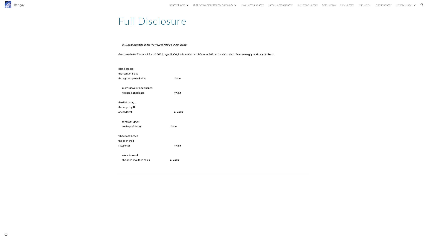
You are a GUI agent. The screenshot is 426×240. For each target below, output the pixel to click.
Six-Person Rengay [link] (307, 4)
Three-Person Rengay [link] (280, 4)
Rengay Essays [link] (404, 4)
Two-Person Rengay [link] (252, 4)
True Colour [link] (364, 4)
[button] (422, 5)
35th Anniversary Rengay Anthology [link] (213, 4)
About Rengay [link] (384, 4)
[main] (213, 21)
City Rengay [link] (347, 4)
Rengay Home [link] (177, 4)
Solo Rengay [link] (329, 4)
